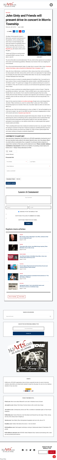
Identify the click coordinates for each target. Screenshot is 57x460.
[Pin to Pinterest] (20, 31)
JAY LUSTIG (13, 27)
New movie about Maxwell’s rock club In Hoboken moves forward (27, 401)
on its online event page (27, 101)
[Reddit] (34, 450)
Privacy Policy (3, 459)
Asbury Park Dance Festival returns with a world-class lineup (28, 405)
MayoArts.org (9, 48)
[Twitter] (30, 450)
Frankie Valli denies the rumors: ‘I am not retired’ (24, 423)
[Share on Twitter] (17, 31)
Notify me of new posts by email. (28, 219)
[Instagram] (26, 450)
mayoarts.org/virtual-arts (25, 113)
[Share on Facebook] (14, 31)
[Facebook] (22, 450)
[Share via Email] (23, 31)
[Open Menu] (51, 4)
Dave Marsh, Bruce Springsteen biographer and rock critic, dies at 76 (28, 420)
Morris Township (12, 296)
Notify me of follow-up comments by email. (28, 215)
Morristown (21, 296)
